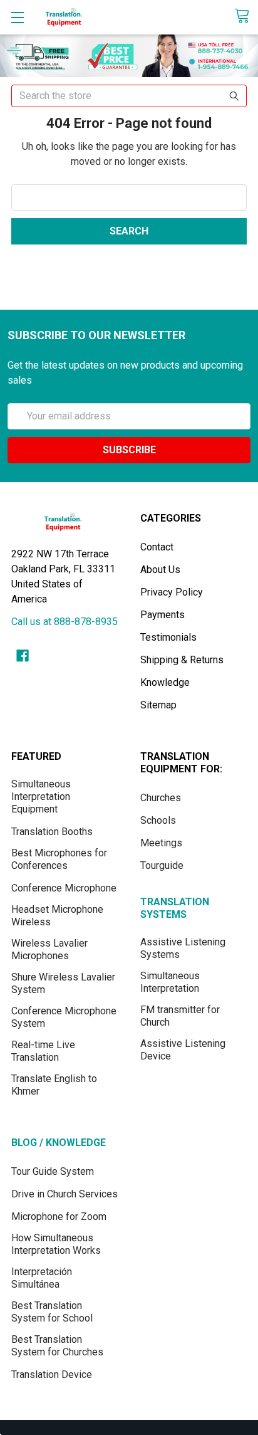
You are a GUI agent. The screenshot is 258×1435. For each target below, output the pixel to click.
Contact (156, 547)
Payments (162, 615)
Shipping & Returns (182, 660)
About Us (160, 570)
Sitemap (158, 705)
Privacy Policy (171, 592)
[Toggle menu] (17, 17)
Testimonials (168, 637)
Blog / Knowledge (58, 1143)
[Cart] (246, 16)
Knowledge (165, 682)
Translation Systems (174, 908)
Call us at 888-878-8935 (64, 622)
